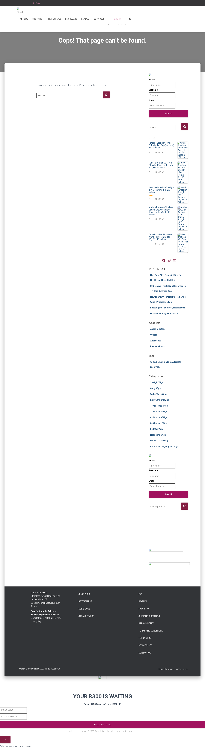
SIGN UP (168, 113)
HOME (25, 19)
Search (184, 506)
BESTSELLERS (71, 19)
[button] (43, 19)
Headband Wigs (158, 435)
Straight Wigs (156, 382)
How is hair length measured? (165, 313)
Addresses (155, 340)
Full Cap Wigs (156, 429)
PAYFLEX (143, 601)
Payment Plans (157, 346)
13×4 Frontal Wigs (159, 406)
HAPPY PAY (144, 609)
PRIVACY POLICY (146, 623)
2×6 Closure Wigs (158, 411)
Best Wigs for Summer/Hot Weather (167, 307)
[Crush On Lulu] (21, 11)
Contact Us (145, 653)
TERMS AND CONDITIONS (151, 631)
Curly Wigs (155, 388)
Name (152, 79)
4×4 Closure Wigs (158, 417)
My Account (145, 645)
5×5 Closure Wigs (158, 423)
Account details (158, 329)
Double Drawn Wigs (159, 440)
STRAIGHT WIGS (86, 616)
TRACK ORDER (145, 638)
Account (101, 19)
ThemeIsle (183, 669)
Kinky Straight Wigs (159, 400)
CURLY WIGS (84, 609)
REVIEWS (85, 19)
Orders (153, 335)
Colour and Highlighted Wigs (164, 446)
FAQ (140, 594)
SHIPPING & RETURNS (149, 616)
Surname (153, 90)
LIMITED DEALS (54, 19)
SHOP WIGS (37, 19)
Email (151, 100)
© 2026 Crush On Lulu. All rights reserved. (39, 669)
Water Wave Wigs (158, 394)
